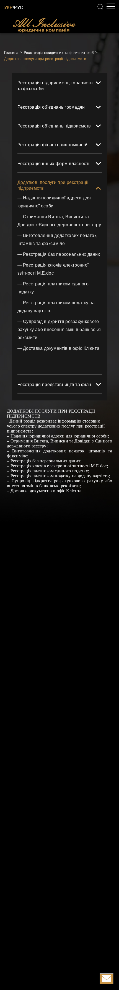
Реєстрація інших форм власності (53, 163)
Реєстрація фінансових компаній (52, 144)
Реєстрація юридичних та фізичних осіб (59, 53)
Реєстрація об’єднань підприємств (54, 126)
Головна (11, 53)
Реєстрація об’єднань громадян (51, 107)
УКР (8, 7)
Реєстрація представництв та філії (54, 384)
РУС (18, 7)
